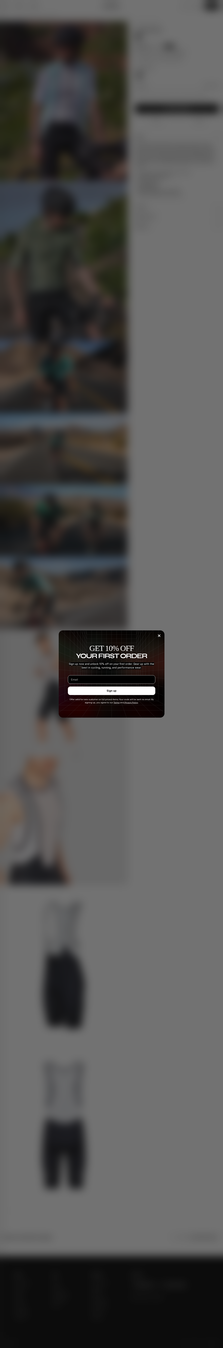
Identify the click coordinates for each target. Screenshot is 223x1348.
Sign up (112, 690)
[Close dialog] (159, 635)
